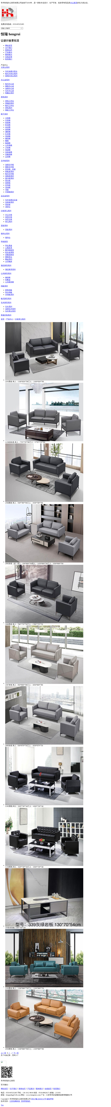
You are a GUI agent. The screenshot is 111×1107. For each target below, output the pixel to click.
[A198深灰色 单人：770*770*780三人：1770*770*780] (44, 441)
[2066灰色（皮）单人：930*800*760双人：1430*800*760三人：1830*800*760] (44, 562)
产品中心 (9, 319)
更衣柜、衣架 (10, 169)
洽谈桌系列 (9, 202)
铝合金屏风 (9, 252)
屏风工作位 (9, 101)
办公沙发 (8, 215)
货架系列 (4, 225)
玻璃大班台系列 (11, 76)
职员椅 (7, 125)
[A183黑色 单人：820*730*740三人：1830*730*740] (44, 805)
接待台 (7, 237)
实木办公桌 (9, 91)
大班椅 (7, 118)
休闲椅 (7, 129)
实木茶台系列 (10, 311)
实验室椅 (8, 154)
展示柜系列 (9, 178)
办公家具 (73, 3)
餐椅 (7, 141)
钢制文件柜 (9, 167)
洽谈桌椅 (8, 152)
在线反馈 (8, 57)
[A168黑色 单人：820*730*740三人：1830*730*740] (44, 865)
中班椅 (7, 120)
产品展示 (8, 52)
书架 (7, 190)
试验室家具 (9, 255)
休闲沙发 (8, 217)
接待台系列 (5, 233)
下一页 (16, 1053)
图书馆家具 (9, 250)
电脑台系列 (9, 93)
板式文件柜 (9, 174)
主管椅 (7, 157)
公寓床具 (8, 248)
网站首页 (8, 45)
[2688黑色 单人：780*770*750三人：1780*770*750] (44, 623)
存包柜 (7, 185)
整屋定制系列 (6, 315)
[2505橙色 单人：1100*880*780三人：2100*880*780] (44, 1047)
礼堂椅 (7, 134)
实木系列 (8, 306)
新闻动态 (8, 50)
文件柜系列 (5, 161)
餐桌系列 (8, 259)
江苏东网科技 (15, 1101)
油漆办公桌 (9, 88)
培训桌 (7, 204)
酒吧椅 (7, 132)
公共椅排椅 (9, 282)
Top (2, 1105)
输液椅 (7, 143)
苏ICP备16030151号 (38, 1099)
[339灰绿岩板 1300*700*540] (44, 926)
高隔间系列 (9, 103)
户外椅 (7, 148)
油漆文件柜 (9, 165)
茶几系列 (8, 221)
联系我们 (8, 59)
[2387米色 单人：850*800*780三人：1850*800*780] (44, 683)
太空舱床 (8, 261)
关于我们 (8, 48)
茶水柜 (7, 180)
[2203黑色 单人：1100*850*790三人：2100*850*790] (44, 380)
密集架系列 (9, 171)
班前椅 (7, 123)
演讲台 (7, 207)
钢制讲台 (8, 257)
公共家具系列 (6, 273)
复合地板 (8, 292)
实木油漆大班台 (11, 71)
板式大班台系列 (11, 74)
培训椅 (7, 136)
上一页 (3, 1053)
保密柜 (7, 183)
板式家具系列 (6, 298)
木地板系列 (9, 294)
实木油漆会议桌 (11, 200)
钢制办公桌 (9, 86)
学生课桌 (8, 245)
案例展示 (8, 54)
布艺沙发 (8, 219)
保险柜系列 (9, 176)
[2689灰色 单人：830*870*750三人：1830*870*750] (44, 744)
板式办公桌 (9, 84)
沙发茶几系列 (6, 211)
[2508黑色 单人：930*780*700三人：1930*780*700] (44, 501)
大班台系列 (5, 67)
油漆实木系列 (10, 309)
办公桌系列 (5, 80)
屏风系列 (4, 97)
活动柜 (7, 187)
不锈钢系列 (9, 192)
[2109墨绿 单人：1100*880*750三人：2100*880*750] (44, 987)
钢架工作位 (9, 110)
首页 (2, 319)
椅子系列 (4, 114)
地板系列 (4, 286)
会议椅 (7, 127)
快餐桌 (7, 280)
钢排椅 (7, 138)
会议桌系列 (5, 196)
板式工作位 (9, 105)
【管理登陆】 (25, 1101)
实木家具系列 (6, 302)
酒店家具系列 (6, 265)
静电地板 (8, 290)
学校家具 (4, 241)
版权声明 (50, 1099)
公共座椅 (8, 145)
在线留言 (48, 1089)
